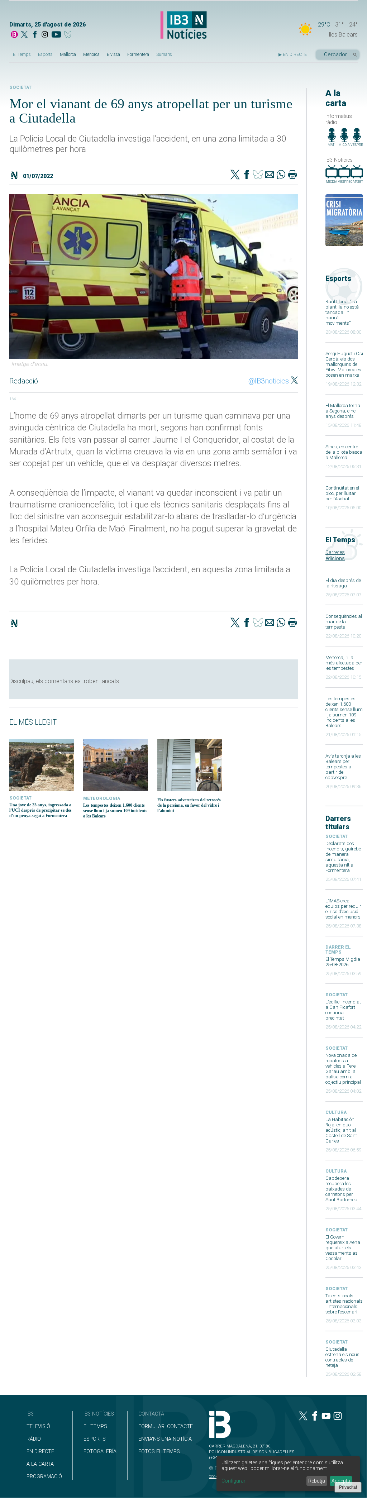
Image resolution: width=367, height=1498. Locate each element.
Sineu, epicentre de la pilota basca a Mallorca (343, 452)
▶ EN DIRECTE (292, 54)
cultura (336, 1112)
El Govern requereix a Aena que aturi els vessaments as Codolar (342, 1247)
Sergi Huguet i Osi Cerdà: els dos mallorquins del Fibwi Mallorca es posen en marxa (344, 364)
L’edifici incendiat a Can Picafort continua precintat (343, 1010)
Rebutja (316, 1481)
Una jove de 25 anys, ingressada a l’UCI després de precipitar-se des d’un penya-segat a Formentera (40, 810)
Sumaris (164, 54)
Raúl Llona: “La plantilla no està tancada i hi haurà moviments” (342, 312)
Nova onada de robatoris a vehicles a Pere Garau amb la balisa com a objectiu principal (343, 1069)
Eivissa (113, 54)
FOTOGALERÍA (100, 1452)
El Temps (22, 54)
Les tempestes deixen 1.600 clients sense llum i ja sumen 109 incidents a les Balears (344, 712)
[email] (269, 175)
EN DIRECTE (40, 1452)
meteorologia (101, 798)
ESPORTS (95, 1439)
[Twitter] (235, 175)
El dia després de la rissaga (343, 583)
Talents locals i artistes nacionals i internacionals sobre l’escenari (344, 1304)
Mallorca (68, 54)
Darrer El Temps (338, 950)
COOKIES (216, 1477)
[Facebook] (34, 35)
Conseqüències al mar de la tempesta (343, 622)
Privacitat (348, 1487)
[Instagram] (44, 35)
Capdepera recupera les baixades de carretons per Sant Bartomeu (341, 1188)
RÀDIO (34, 1439)
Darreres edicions (335, 555)
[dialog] (288, 1473)
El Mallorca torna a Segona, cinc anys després (342, 411)
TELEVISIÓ (38, 1426)
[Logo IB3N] (183, 25)
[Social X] (24, 35)
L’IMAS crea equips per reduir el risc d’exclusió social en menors (343, 909)
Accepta (341, 1481)
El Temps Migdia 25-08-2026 (342, 961)
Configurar (233, 1481)
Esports (45, 54)
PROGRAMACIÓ (44, 1477)
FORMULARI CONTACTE (165, 1426)
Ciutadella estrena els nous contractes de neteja (342, 1357)
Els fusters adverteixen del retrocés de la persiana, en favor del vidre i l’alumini (189, 805)
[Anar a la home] (14, 35)
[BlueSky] (69, 35)
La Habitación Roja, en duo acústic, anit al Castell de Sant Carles (341, 1130)
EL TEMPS (95, 1426)
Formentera (138, 54)
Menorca (91, 54)
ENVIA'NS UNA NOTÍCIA (165, 1439)
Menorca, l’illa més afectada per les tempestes (343, 663)
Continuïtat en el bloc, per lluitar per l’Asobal (342, 493)
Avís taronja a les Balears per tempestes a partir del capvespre (343, 766)
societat (336, 836)
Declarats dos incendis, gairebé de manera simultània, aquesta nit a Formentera (343, 857)
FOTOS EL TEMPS (159, 1452)
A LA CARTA (40, 1464)
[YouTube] (56, 35)
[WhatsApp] (281, 175)
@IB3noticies (268, 381)
